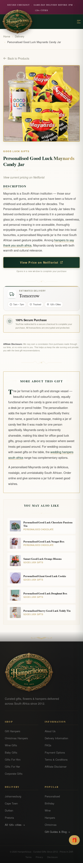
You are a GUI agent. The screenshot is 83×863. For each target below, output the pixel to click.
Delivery (19, 36)
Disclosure (52, 857)
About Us (50, 731)
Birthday (49, 803)
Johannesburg (13, 796)
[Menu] (78, 22)
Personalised (52, 796)
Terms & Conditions (56, 759)
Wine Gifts (11, 745)
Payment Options (55, 752)
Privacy (39, 857)
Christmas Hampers (16, 738)
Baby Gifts (11, 752)
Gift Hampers (12, 731)
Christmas (51, 825)
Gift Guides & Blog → (57, 832)
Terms (28, 857)
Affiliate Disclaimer (55, 766)
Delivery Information (56, 738)
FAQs (48, 745)
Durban (9, 810)
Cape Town (11, 803)
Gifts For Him (13, 759)
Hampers (50, 818)
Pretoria (9, 818)
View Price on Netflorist (39, 262)
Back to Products (18, 58)
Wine (48, 810)
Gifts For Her (12, 766)
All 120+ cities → (15, 825)
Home (6, 36)
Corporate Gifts (14, 773)
